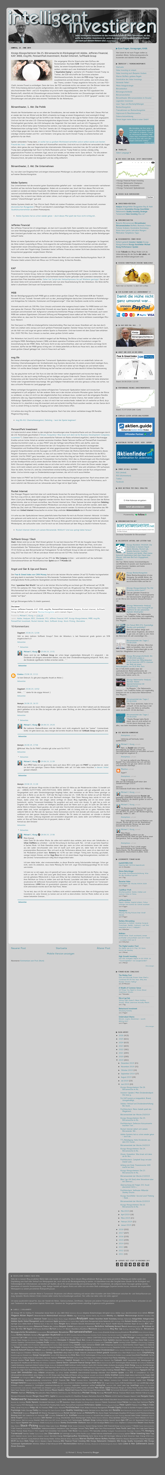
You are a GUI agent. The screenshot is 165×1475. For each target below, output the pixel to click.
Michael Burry (76, 1393)
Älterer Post (103, 948)
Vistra (152, 1436)
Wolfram (80, 1444)
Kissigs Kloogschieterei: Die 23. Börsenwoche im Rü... (133, 1171)
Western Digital (46, 1441)
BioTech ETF (61, 1329)
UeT (61, 1433)
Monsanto (22, 1396)
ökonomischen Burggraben (22, 206)
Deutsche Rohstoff (18, 1350)
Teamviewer (27, 1428)
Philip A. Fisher (148, 1404)
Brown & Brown (143, 1332)
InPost (61, 1373)
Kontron (71, 1383)
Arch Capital (71, 1321)
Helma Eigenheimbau (98, 1367)
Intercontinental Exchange (88, 1372)
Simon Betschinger (126, 871)
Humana (136, 1370)
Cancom (113, 1335)
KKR (54, 1382)
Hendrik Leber (110, 1367)
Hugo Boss (130, 1370)
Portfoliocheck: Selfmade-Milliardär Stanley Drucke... (134, 1191)
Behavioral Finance (41, 1326)
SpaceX (112, 1420)
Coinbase (151, 1340)
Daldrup (71, 1345)
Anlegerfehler (128, 206)
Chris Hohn (53, 1340)
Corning (122, 1342)
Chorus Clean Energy (19, 1340)
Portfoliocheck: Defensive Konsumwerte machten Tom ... (136, 1124)
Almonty (109, 1315)
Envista (53, 1355)
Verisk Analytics (38, 1436)
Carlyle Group (32, 1338)
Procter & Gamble (128, 1407)
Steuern (140, 1422)
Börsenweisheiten (123, 95)
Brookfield (134, 1332)
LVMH (78, 1388)
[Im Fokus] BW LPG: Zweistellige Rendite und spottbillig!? (140, 626)
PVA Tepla (51, 1410)
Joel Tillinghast (25, 1377)
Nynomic (35, 1402)
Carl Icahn (23, 1337)
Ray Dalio (104, 1410)
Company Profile (42, 1342)
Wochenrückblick (70, 1443)
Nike (148, 1399)
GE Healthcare (24, 1363)
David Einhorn (118, 1345)
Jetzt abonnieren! (135, 507)
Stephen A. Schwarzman (128, 1422)
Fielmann (54, 1358)
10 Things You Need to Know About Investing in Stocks (132, 991)
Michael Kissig (89, 1392)
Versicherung (83, 1436)
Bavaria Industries (124, 1324)
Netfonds (70, 1399)
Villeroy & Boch (121, 1436)
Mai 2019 (125, 1211)
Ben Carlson (54, 1326)
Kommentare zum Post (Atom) (32, 960)
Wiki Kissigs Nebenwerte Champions (101, 1441)
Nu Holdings (21, 1402)
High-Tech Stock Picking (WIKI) (32, 1370)
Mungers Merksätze (89, 1396)
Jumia (138, 1377)
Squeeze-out (27, 1422)
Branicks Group (108, 1332)
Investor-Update (135, 242)
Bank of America (33, 1324)
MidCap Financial (119, 1393)
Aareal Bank (49, 1313)
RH (12, 1413)
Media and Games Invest (145, 1390)
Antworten (21, 642)
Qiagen (63, 1410)
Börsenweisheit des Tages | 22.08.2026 (138, 700)
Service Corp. (27, 1418)
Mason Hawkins (58, 1390)
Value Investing (132, 214)
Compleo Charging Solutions (59, 1342)
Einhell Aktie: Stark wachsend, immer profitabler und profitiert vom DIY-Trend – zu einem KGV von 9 (134, 937)
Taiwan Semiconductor (146, 1426)
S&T (24, 1415)
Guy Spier (40, 1367)
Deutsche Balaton (55, 1347)
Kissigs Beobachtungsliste (137, 572)
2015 (121, 1240)
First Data (87, 1358)
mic (69, 1393)
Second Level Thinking (116, 1415)
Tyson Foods (39, 1433)
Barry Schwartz (72, 1324)
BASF (98, 1324)
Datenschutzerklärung (124, 116)
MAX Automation (99, 1390)
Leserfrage (134, 1385)
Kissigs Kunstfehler (141, 209)
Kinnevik (125, 1380)
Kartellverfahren (46, 1380)
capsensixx (15, 1337)
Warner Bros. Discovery (70, 1439)
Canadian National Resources (80, 1335)
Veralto (24, 1436)
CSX (29, 1345)
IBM (19, 1372)
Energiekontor (44, 1355)
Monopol (14, 1396)
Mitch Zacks (130, 1393)
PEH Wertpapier (28, 1405)
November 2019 (128, 1066)
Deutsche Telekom (33, 1350)
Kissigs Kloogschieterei (78, 618)
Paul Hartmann (142, 1402)
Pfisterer (134, 1405)
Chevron (151, 1337)
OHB (57, 1402)
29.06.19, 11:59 (48, 761)
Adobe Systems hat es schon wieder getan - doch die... (137, 1135)
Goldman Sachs (75, 1365)
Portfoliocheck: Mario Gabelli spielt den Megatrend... (135, 1110)
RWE (20, 1415)
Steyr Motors (15, 1426)
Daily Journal (63, 1345)
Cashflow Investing (45, 1337)
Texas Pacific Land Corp (125, 1428)
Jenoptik (93, 1375)
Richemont (26, 1413)
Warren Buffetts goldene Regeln (128, 76)
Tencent (81, 1428)
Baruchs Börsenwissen (125, 223)
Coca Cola (143, 1340)
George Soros (90, 1362)
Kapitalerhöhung (17, 1380)
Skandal (37, 1420)
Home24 (56, 1370)
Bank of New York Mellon (49, 1324)
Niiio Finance (142, 1399)
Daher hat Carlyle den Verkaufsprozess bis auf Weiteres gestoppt (71, 279)
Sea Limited (104, 1415)
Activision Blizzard (76, 1313)
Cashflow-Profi (125, 890)
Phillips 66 (34, 1407)
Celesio (89, 1337)
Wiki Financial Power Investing (73, 1441)
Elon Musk (126, 1353)
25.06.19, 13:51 (48, 651)
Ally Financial (101, 1316)
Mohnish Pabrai (141, 1393)
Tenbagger (74, 1428)
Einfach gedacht (122, 242)
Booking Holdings (129, 1329)
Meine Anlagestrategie (124, 85)
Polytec (55, 1407)
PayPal (151, 1402)
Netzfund (78, 1399)
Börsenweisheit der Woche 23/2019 (135, 1176)
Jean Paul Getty (63, 1375)
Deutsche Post (148, 1347)
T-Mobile (135, 1426)
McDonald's (124, 1390)
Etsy (99, 1355)
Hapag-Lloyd (64, 1367)
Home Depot (48, 1370)
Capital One (126, 1335)
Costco (134, 1342)
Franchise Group (148, 1358)
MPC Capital (50, 1396)
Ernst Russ (75, 1355)
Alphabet (120, 1315)
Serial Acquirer (17, 1417)
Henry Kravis (129, 1367)
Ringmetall (34, 1413)
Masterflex (79, 1390)
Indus (35, 1372)
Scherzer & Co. (62, 1415)
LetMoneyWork (125, 900)
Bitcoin (68, 1329)
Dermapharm (43, 1347)
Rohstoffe (90, 1412)
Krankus (20, 674)
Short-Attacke (140, 1418)
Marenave (114, 1388)
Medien (14, 1392)
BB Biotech (140, 1324)
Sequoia (151, 1415)
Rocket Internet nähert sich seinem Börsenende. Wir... (134, 1130)
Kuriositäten (128, 1383)
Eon (69, 1355)
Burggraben (138, 206)
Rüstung (14, 1415)
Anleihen (14, 1321)
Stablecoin (35, 1423)
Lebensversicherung (52, 1385)
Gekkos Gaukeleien (49, 1363)
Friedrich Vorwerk (72, 1360)
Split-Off (132, 1420)
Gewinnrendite (106, 1363)
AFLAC (140, 1313)
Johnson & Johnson (97, 1377)
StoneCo (42, 1426)
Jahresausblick (16, 1375)
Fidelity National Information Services (36, 1358)
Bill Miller (19, 1329)
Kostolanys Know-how (83, 1383)
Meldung (30, 1392)
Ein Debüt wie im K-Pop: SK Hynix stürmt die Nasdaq (132, 949)
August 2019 (126, 1077)
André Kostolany (110, 1318)
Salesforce (30, 1415)
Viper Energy (140, 1436)
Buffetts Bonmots (137, 225)
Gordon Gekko (102, 1365)
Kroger (107, 1383)
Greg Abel (139, 1365)
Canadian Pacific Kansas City (100, 1335)
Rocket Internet (37, 621)
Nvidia (28, 1402)
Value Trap (150, 1433)
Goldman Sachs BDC (89, 1365)
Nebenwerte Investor (37, 1399)
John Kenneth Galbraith (50, 1377)
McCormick (115, 1390)
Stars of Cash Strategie (95, 1422)
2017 (121, 1233)
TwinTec (26, 1433)
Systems (128, 1426)
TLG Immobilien (51, 1431)
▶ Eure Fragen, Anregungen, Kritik (131, 48)
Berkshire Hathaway (104, 1326)
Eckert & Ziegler (74, 1353)
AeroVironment (131, 1313)
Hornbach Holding (82, 1370)
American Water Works (55, 1319)
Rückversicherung (147, 1413)
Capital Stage (149, 1335)
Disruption (69, 1350)
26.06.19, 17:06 (31, 745)
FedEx (20, 1358)
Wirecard (54, 1444)
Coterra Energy (142, 1342)
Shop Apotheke (114, 1418)
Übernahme (80, 621)
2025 (121, 1039)
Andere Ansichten (96, 1318)
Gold (67, 1365)
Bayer (134, 1324)
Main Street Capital (102, 1387)
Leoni (119, 1385)
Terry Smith (89, 1428)
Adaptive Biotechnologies (92, 1313)
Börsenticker (64, 1332)
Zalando (151, 1443)
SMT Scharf (56, 1420)
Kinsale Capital (135, 1380)
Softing (99, 1420)
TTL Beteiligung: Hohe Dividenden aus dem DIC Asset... (135, 1141)
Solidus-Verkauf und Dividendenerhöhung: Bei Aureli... (137, 1104)
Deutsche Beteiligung (82, 1347)
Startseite (61, 948)
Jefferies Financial (56, 618)
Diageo (53, 1350)
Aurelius (134, 1321)
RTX (128, 1413)
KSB (121, 1383)
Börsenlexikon (121, 88)
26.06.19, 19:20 (48, 724)
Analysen (26, 618)
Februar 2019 (127, 1221)
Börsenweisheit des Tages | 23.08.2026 (138, 641)
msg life (96, 618)
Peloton (36, 1405)
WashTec (119, 1439)
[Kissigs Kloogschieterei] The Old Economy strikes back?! (140, 589)
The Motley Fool (125, 975)
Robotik (60, 1413)
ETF (97, 1355)
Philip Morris (25, 1407)
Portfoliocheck (72, 1407)
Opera (73, 1402)
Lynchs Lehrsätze (132, 230)
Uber (46, 1433)
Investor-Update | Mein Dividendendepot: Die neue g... (137, 1093)
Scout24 (96, 1415)
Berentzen (90, 1326)
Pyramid (57, 1410)
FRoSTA (83, 1360)
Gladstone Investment (24, 1365)
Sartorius (41, 1415)
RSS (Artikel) (121, 472)
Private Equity (114, 1407)
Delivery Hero (33, 1347)
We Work (20, 1441)
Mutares (108, 1396)
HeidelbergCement (76, 1367)
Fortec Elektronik (131, 1358)
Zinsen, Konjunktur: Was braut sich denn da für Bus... (136, 1155)
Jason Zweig (38, 1375)
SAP (35, 1415)
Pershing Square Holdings (110, 1405)
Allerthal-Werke (91, 1316)
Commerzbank (29, 1342)
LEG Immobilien (65, 1385)
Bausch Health (111, 1324)
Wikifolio (36, 1444)
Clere (136, 1340)
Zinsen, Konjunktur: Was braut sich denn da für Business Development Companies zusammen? (60, 436)
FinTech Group (78, 1358)
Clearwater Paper (128, 1340)
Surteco (100, 1426)
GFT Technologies (118, 1363)
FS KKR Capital (92, 1360)
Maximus (124, 769)
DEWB (48, 1350)
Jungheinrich (145, 1377)
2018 (121, 1229)
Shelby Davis (91, 1418)
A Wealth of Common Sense (130, 988)
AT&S (122, 1321)
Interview (101, 1372)
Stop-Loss (50, 1426)
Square (18, 1422)
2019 (121, 1060)
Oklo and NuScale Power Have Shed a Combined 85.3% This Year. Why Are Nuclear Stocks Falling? (133, 979)
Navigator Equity (147, 1396)
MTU (72, 1396)
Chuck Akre (80, 1340)
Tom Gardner (62, 1431)
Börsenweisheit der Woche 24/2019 (135, 1145)
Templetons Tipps (132, 233)
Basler (103, 1324)
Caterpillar (56, 1338)
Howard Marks (120, 1369)
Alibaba (70, 1315)
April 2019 (125, 1214)
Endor (30, 1355)
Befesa (31, 1326)
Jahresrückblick (27, 1375)
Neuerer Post (18, 948)
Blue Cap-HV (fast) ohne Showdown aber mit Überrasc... (137, 1180)
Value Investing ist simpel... (126, 70)
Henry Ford (119, 1367)
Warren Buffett (86, 1438)
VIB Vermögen (109, 1436)
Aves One (141, 1321)
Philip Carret (15, 1407)
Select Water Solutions (139, 1415)
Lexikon (142, 1385)
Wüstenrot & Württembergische (102, 1444)
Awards (148, 1321)
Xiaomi (115, 1444)
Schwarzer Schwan (84, 1415)
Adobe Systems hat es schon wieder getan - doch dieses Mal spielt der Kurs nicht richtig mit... (56, 215)
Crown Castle (22, 1345)
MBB (90, 618)
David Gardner (128, 1345)
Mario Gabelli (149, 1388)
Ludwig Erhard (70, 1388)
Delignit (17, 1347)
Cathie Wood (64, 1338)
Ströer (70, 1426)
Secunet (128, 1415)
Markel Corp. (25, 1390)
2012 (121, 1250)
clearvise (118, 1340)
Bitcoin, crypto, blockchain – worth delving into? (132, 1020)
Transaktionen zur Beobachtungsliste (130, 110)
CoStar (127, 1342)
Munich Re (100, 1396)
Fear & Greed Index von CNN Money (31, 574)
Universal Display (118, 1433)
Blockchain (106, 1329)
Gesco (99, 1363)
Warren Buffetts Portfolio (105, 1438)
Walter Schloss (54, 1439)
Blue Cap (118, 1328)
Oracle (78, 1402)
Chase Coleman (141, 1337)
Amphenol (72, 1319)
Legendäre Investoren (124, 101)
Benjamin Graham (66, 1326)
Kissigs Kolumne (31, 1383)
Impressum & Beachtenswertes (128, 113)
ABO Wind (65, 1313)
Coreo (102, 1342)
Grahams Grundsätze (131, 228)
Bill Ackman (146, 1326)
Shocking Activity (125, 1010)
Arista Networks (104, 1321)
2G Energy (15, 1313)
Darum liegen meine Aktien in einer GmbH (132, 119)
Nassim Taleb (135, 1396)
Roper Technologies (111, 1413)
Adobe (19, 618)
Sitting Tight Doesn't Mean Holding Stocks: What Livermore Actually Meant (134, 1001)
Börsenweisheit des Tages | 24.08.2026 (138, 715)
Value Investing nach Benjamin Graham (131, 73)
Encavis (25, 1355)
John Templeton (83, 1377)
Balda (24, 1324)
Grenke (13, 1367)
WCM (13, 1441)
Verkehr (46, 1436)
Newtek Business (123, 1399)
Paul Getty (132, 1402)
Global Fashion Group (41, 1365)
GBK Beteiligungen (144, 1360)
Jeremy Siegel (124, 1375)
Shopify (124, 1418)
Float (110, 1358)
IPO (46, 618)
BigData (139, 1326)
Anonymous (125, 735)
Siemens (18, 1420)
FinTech (70, 1357)
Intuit (108, 1372)
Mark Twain (15, 1390)
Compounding (74, 1342)
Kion (144, 1380)
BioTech (53, 1328)
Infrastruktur (50, 1372)
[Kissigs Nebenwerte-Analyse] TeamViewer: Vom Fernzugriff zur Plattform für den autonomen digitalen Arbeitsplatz (140, 608)
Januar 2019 (126, 1225)
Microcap (100, 1393)
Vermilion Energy (56, 1436)
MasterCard (69, 1390)
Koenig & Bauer (62, 1383)
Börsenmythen (42, 1332)
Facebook (120, 481)
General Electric (62, 1362)
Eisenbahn (113, 1353)
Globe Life (53, 1365)
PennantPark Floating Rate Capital (52, 1405)
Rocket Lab (80, 1413)
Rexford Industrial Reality (145, 1410)
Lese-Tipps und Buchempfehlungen (130, 104)
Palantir (105, 1402)
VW (22, 1439)
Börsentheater (140, 223)
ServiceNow (37, 1418)
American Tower (40, 1318)
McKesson (132, 1390)
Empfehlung (148, 1352)
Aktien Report (27, 1315)
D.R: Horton (54, 1345)
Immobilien (27, 1372)
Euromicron (111, 1355)
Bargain (62, 1323)
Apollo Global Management (28, 1321)
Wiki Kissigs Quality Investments (130, 1441)
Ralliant (98, 1410)
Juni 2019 (125, 1084)
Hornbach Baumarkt (67, 1370)
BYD (68, 1335)
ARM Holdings (115, 1321)
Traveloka (137, 1431)
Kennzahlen (93, 1380)
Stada (42, 1422)
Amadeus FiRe (149, 1316)
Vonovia (14, 1439)
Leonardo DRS (111, 1385)
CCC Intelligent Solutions (77, 1338)
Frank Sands (30, 1360)
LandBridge (144, 1383)
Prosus (151, 1407)
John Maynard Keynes (67, 1377)
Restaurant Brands (130, 1410)
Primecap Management (98, 1407)
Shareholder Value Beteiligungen (73, 1418)
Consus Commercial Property (90, 1342)
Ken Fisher (71, 1380)
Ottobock (98, 1402)
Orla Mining (85, 1402)
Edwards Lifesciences (88, 1353)
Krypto (117, 1383)
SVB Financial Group (111, 1426)
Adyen (123, 1313)
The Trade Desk (142, 1428)
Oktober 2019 (127, 1070)
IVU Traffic (150, 1373)
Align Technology (79, 1316)
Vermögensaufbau (70, 1436)
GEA (41, 1363)
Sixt (23, 1420)
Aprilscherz (63, 1321)
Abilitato (122, 933)
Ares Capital (80, 1321)
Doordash (136, 1350)
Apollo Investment (46, 1321)
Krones (112, 1383)
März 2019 (126, 1218)
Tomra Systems (83, 1431)
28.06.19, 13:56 (48, 834)
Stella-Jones (114, 1423)
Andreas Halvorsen (124, 1319)
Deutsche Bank (68, 1347)
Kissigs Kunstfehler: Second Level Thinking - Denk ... (137, 1197)
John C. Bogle (35, 1377)
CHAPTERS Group (100, 1337)
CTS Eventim (35, 1345)
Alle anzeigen (150, 966)
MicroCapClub (124, 998)
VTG (18, 1439)
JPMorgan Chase (111, 1377)
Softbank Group (56, 621)
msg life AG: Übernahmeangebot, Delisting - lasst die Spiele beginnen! (46, 420)
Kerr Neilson (104, 1380)
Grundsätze (129, 209)
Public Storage (26, 1410)
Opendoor (66, 1402)
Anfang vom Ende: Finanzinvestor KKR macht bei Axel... (135, 1166)
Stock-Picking (69, 621)
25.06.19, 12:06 (32, 632)
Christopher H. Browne (66, 1340)
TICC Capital (39, 1431)
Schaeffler (52, 1415)
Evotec (118, 1355)
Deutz (44, 1350)
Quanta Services (89, 1410)
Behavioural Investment (128, 1008)
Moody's (29, 1396)
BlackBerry (75, 1329)
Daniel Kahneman (88, 1345)
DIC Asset (61, 1350)
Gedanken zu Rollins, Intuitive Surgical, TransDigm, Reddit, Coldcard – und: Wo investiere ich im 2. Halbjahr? (134, 925)
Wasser (126, 1439)
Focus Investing (119, 1357)
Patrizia (125, 1402)
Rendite (116, 1409)
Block (100, 1329)
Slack (47, 621)
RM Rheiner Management (48, 1413)
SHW (13, 1420)
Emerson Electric (136, 1353)
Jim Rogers (146, 1375)
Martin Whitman (45, 1390)
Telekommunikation (49, 1428)
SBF (46, 1415)
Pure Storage (43, 1410)
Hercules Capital (148, 1367)
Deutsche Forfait (119, 1347)
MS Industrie (60, 1396)
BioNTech (45, 1329)
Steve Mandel (149, 1422)
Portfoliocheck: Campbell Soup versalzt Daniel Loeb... (135, 1160)
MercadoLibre (40, 1393)
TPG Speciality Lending (98, 1431)
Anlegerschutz (148, 1318)
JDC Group (52, 1375)
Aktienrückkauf (52, 1315)
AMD (19, 1319)
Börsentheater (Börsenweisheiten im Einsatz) (133, 98)
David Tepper (139, 1345)
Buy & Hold (147, 206)
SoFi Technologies (75, 1420)
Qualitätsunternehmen (20, 209)
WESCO (37, 1441)
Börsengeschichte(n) (124, 91)
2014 (121, 1243)
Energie (36, 1355)
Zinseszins (21, 1446)
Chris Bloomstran (33, 1340)
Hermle (13, 1370)
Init (57, 1373)
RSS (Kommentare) (123, 475)
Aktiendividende (40, 1315)
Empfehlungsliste (16, 1355)
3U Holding (27, 1313)
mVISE (114, 1396)
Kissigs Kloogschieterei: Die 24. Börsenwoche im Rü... (133, 1149)
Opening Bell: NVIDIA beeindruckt (132, 865)
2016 (121, 1236)
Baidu (20, 1324)
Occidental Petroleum (47, 1402)
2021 (121, 1053)
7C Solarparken (38, 1313)
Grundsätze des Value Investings (129, 79)
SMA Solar (48, 1420)
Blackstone (92, 1328)
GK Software (142, 1363)
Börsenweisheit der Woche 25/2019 (135, 1114)
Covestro (14, 1345)
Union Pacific (81, 1433)
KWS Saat (136, 1383)
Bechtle (26, 1326)
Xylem (120, 1444)
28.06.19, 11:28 (31, 784)
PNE (51, 1407)
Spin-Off (124, 1420)
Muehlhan (77, 1396)
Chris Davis (44, 1340)
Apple (55, 1321)
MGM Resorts (63, 1393)
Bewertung (132, 1326)
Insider (66, 1372)
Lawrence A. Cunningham (34, 1385)
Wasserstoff (134, 1439)
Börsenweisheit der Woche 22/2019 (135, 1201)
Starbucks (82, 1422)
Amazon (14, 1318)
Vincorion (131, 1436)
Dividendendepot (108, 1350)
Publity (35, 1410)
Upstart (127, 1433)
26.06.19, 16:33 (31, 703)
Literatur (28, 1388)
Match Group (88, 1390)
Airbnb (144, 1313)
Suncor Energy (91, 1426)
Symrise (122, 1426)
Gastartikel (132, 1360)
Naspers (127, 1396)
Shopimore (131, 1418)
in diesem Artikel (101, 767)
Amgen (66, 1319)
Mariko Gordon (138, 1388)
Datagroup (109, 1345)
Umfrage (66, 1433)
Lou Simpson (46, 1388)
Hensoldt (138, 1367)
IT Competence (140, 1372)
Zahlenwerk (141, 1443)
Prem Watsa (85, 1407)
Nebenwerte (121, 211)
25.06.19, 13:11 (31, 674)
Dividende (40, 618)
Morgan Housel (39, 1396)
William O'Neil (45, 1444)
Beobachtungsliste (46, 612)
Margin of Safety (125, 1388)
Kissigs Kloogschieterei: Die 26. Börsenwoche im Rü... (133, 1088)
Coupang (150, 1342)
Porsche (62, 1407)
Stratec (57, 1426)
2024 (121, 1042)
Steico (106, 1422)
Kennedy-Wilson (82, 1380)
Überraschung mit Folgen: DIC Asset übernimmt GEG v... (134, 1186)
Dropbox (42, 1353)
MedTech (22, 1393)
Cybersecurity (45, 1345)
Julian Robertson (130, 1377)
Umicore (73, 1433)
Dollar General (120, 1350)
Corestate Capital (111, 1342)
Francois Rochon (17, 1360)
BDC (33, 618)
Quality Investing (133, 211)
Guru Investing (31, 1367)
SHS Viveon (150, 1418)
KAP (66, 618)
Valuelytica (123, 910)
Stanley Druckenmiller (68, 1422)
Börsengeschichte (18, 1332)
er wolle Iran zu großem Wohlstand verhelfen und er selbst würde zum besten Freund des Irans (58, 143)
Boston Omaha (98, 1332)
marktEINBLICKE (126, 863)
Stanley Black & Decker (52, 1423)
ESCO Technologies (87, 1355)
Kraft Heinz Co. (98, 1382)
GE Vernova (34, 1363)
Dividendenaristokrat (92, 1350)
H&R (46, 1367)
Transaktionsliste (120, 1431)
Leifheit (92, 1385)
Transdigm (130, 1431)
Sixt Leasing (29, 1420)
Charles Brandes (113, 1337)
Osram (92, 1402)
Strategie (143, 211)
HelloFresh (86, 1367)
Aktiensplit (62, 1315)
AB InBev (57, 1313)
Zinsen (13, 1446)
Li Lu (147, 1385)
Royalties (122, 1413)
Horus (91, 1370)
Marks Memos (34, 1390)
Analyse (119, 206)
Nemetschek (52, 1399)
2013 (121, 1247)
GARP (125, 1360)
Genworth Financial (76, 1362)
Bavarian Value (124, 881)
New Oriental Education (108, 1399)
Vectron (19, 1436)
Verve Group (98, 1436)
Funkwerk (118, 1360)
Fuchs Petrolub (105, 1360)
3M (21, 1313)
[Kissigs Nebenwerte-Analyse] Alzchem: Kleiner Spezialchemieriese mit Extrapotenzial (139, 682)
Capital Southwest (137, 1335)
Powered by (129, 515)
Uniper (88, 1433)
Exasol (124, 1355)
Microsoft (108, 1392)
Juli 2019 (125, 1080)
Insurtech (73, 1372)
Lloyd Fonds (36, 1388)
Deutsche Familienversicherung (102, 1347)
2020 (121, 1056)
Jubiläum (121, 1377)
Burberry (34, 1335)
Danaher (77, 1344)
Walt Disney (44, 1439)
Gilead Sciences (131, 1363)
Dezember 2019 (128, 1063)
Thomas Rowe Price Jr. (25, 1431)
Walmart (36, 1439)
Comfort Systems (17, 1342)
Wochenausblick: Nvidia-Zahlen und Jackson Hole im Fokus (132, 893)
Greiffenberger (148, 1365)
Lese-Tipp (125, 1385)
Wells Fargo (29, 1441)
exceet (128, 1355)
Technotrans (36, 1428)
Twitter (119, 478)
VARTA (13, 1436)
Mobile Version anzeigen (60, 953)
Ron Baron (99, 1413)
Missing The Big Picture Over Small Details (132, 913)
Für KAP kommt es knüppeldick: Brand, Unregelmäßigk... (135, 1099)
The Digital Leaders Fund (128, 946)
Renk (122, 1410)
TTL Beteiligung (147, 1430)
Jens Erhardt (100, 1375)
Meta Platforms (52, 1393)
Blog (112, 1328)
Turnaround (120, 214)
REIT (110, 1410)
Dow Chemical (146, 1350)
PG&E (140, 1405)
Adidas (112, 1313)
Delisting (24, 1347)
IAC (149, 1369)
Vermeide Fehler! (122, 82)
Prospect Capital (142, 1407)
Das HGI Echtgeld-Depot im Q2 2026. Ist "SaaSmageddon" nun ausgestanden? (135, 959)
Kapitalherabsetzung (32, 1380)
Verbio (30, 1436)
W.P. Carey (28, 1439)
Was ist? (141, 214)
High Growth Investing (128, 956)
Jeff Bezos (73, 1375)
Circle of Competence (94, 1340)
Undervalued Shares (126, 1016)
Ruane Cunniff (135, 1413)
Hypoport (143, 1369)
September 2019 (128, 1073)
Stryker (75, 1426)
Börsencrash (149, 1328)
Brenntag (118, 1332)
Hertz (18, 1370)
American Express (27, 1319)
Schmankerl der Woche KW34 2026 (133, 883)
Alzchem (141, 1315)
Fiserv (93, 1358)
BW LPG (64, 1335)
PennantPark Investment (20, 621)
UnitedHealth (107, 1433)
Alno (115, 1316)
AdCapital (106, 1313)
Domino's (128, 1350)
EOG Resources (62, 1355)
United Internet (96, 1433)
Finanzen (62, 1357)
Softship (105, 1420)
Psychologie (15, 1410)
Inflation (41, 1372)
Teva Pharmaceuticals (107, 1428)
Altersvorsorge (131, 1315)
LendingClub (100, 1385)
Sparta (117, 1420)
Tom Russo (72, 1430)
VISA (148, 1436)
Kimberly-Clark (116, 1380)
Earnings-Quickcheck (54, 1352)
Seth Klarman (46, 1417)
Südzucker (81, 1426)
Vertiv (91, 1436)
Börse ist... (140, 1329)
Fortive (140, 1358)
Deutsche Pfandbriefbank (134, 1347)
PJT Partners (44, 1407)
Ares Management (91, 1321)
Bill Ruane (37, 1329)
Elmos (120, 1353)
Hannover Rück (54, 1367)
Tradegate (110, 1431)
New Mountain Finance (90, 1399)
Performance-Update (129, 247)
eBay (65, 1353)
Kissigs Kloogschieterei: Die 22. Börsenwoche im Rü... (133, 1205)
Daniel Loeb (99, 1344)
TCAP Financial (16, 1428)
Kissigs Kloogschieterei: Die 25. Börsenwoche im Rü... (133, 1119)
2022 (121, 1049)
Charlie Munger (127, 1337)
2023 (121, 1046)
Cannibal (119, 1335)
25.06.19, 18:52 (32, 689)
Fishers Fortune (102, 1358)
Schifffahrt (73, 1415)
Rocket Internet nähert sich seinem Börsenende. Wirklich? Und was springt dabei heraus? (54, 529)
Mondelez (151, 1393)
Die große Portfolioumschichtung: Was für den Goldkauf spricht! (133, 874)
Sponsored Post (142, 1420)
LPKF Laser (60, 1388)
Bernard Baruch (121, 1326)
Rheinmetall (17, 1413)
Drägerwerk (20, 1353)
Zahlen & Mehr (129, 1443)
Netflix (64, 1399)
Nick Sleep (134, 1399)
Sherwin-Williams (102, 1418)
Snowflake (64, 1420)
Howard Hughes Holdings (104, 1370)
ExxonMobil (135, 1355)
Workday (88, 1444)
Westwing (56, 1441)
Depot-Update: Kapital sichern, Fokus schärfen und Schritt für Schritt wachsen (134, 903)
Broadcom (125, 1332)
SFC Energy (56, 1418)
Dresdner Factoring (31, 1353)
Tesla (96, 1428)
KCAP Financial (59, 1380)
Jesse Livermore (136, 1375)
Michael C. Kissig (30, 651)
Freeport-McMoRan (42, 1360)
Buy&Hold (55, 1334)
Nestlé (59, 1399)
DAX (146, 1345)
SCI (92, 1415)
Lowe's (54, 1388)
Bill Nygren (27, 1328)
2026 (121, 1035)
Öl (61, 1401)
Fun (112, 1360)
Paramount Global (115, 1402)
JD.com (45, 1375)
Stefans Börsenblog (126, 921)
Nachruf (120, 1396)
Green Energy (130, 1365)
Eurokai (104, 1355)
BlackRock (84, 1329)
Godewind (60, 1365)
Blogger (96, 1452)
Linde (23, 1388)
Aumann (128, 1321)
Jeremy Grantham (111, 1375)
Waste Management (146, 1439)
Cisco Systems (109, 1340)
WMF (61, 1444)
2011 (121, 1254)
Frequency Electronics (57, 1360)
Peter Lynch (125, 1404)
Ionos (127, 1373)
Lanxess (21, 1385)
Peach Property (16, 1405)
